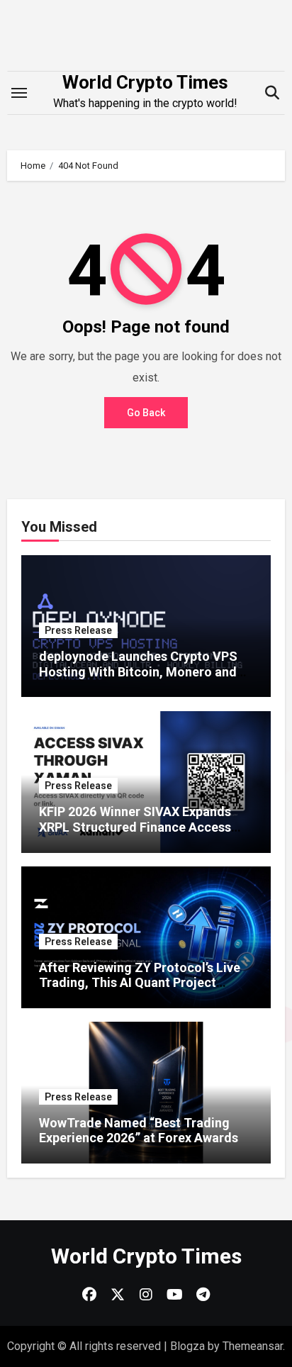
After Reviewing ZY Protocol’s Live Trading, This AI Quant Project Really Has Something (139, 982)
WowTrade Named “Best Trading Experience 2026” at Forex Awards (138, 1130)
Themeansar (253, 1346)
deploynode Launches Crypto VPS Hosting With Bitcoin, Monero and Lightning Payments (138, 671)
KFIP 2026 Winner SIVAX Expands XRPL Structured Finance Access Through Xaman (135, 826)
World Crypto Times (145, 82)
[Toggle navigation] (19, 92)
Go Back (146, 412)
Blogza (187, 1346)
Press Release (78, 630)
